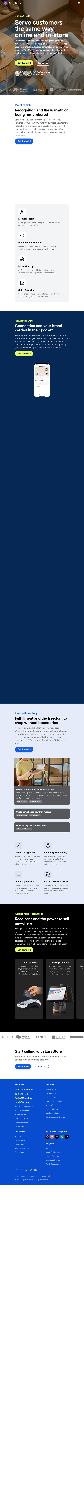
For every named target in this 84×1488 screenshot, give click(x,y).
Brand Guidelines (53, 1152)
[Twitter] (30, 1170)
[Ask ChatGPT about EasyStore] (47, 1137)
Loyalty (22, 1102)
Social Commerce (22, 1110)
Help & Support (21, 1144)
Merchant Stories (22, 1148)
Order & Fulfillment (53, 1105)
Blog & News (20, 1140)
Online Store (51, 1089)
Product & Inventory (54, 1101)
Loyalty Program (52, 1097)
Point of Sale (51, 1093)
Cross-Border (20, 1126)
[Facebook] (16, 1170)
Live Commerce (21, 1118)
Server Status (20, 1152)
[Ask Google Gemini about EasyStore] (57, 1137)
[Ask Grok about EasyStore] (67, 1137)
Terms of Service (33, 1176)
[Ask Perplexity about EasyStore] (62, 1137)
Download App (52, 1117)
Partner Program (52, 1156)
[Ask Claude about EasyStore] (52, 1137)
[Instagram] (21, 1170)
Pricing (18, 1136)
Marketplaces (20, 1114)
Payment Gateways (53, 1109)
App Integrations (52, 1113)
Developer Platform (53, 1160)
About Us (49, 1148)
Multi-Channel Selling (24, 1106)
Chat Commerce (21, 1122)
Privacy (43, 1176)
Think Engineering (53, 1164)
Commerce (24, 1089)
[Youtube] (35, 1170)
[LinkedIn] (25, 1170)
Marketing (23, 1098)
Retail (21, 1094)
